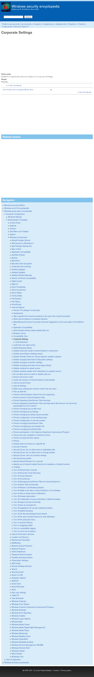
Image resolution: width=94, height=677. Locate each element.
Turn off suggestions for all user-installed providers (32, 508)
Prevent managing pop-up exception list (28, 426)
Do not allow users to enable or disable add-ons (31, 374)
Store (14, 589)
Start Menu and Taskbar (19, 231)
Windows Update (18, 651)
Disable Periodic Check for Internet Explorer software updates (37, 356)
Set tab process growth (22, 458)
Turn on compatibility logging (24, 528)
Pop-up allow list (19, 391)
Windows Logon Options (21, 618)
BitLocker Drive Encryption (22, 263)
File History (16, 301)
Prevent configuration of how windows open (30, 417)
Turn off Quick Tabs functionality (25, 484)
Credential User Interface (21, 266)
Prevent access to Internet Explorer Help (29, 397)
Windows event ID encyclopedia (16, 208)
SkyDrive (15, 580)
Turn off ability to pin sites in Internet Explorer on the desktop (36, 490)
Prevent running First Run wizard (26, 438)
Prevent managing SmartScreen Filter (28, 423)
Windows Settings (15, 217)
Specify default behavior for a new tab (28, 461)
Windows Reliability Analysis (22, 642)
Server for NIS (17, 575)
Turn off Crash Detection (22, 476)
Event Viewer (17, 292)
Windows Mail (17, 621)
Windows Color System (20, 604)
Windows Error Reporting (21, 613)
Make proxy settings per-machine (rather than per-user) (34, 388)
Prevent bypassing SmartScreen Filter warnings (31, 400)
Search (14, 569)
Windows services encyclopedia (16, 662)
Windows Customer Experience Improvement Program (33, 607)
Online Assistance (18, 551)
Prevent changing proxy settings (25, 411)
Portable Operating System (22, 557)
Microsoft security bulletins (14, 205)
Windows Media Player (20, 630)
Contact (56, 670)
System (13, 234)
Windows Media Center (21, 624)
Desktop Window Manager (22, 275)
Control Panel (15, 222)
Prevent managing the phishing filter (27, 429)
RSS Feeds (16, 563)
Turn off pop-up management (24, 505)
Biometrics (16, 260)
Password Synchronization (22, 554)
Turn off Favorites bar (21, 478)
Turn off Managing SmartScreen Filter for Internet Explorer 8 (36, 481)
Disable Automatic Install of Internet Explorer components (35, 350)
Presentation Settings (20, 560)
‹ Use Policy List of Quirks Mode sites (17, 89)
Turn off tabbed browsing (23, 510)
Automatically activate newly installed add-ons (31, 330)
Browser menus (19, 333)
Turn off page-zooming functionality (27, 502)
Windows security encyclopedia (36, 6)
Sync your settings (19, 592)
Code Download (14, 85)
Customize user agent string (24, 345)
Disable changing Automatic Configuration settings (32, 359)
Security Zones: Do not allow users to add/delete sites (34, 449)
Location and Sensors (20, 537)
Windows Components (18, 237)
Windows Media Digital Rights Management (28, 627)
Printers (13, 228)
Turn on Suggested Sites (23, 525)
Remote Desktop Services (22, 566)
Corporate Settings (20, 339)
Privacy (16, 440)
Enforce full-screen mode (23, 377)
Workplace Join (18, 656)
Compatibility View (20, 336)
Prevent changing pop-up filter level (27, 408)
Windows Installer (18, 615)
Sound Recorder (18, 586)
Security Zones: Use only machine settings (29, 455)
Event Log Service (19, 289)
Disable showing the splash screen (26, 368)
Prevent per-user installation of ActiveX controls (31, 435)
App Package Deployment (22, 246)
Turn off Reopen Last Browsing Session (28, 487)
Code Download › (85, 92)
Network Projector (18, 548)
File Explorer (16, 298)
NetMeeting (16, 543)
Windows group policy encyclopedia (16, 24)
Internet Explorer (21, 26)
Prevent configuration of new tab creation (29, 420)
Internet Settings (19, 385)
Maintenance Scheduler (21, 540)
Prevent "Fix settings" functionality (26, 310)
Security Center (18, 572)
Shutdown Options (19, 578)
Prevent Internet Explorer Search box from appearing (34, 394)
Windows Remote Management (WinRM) (27, 645)
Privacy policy (66, 670)
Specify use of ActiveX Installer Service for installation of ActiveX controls (41, 464)
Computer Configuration (43, 24)
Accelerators (18, 313)
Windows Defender (19, 610)
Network (13, 225)
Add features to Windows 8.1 (23, 243)
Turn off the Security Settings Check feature (30, 513)
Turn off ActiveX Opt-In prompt (25, 470)
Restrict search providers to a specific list (29, 443)
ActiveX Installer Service (21, 240)
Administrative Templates (65, 24)
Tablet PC (15, 595)
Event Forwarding (18, 287)
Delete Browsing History (22, 348)
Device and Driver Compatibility (24, 278)
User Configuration (13, 659)
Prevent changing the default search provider (30, 414)
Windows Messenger (20, 633)
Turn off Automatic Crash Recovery (27, 473)
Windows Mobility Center (21, 636)
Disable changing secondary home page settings (32, 365)
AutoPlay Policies (18, 255)
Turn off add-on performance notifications (29, 493)
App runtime (16, 249)
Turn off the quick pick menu (24, 519)
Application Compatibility (21, 252)
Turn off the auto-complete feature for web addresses (34, 516)
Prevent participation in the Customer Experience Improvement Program (41, 432)
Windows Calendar (19, 601)
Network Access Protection (22, 546)
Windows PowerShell (20, 639)
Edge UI (15, 284)
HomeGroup (16, 304)
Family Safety (17, 295)
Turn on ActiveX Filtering (22, 522)
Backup (14, 258)
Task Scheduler (18, 598)
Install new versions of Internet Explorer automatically (34, 380)
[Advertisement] (47, 54)
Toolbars (16, 467)
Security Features (20, 446)
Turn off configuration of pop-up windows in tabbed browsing (36, 499)
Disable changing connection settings (27, 362)
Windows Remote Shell (20, 648)
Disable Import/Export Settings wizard (27, 353)
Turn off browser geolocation (24, 496)
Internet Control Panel (21, 383)
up (51, 89)
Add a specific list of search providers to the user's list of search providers (41, 316)
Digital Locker (17, 281)
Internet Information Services (23, 534)
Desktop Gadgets (18, 269)
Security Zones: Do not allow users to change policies (34, 452)
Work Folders (17, 653)
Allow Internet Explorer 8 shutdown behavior (30, 319)
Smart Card (16, 583)
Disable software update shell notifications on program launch (37, 371)
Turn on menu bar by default (24, 531)
